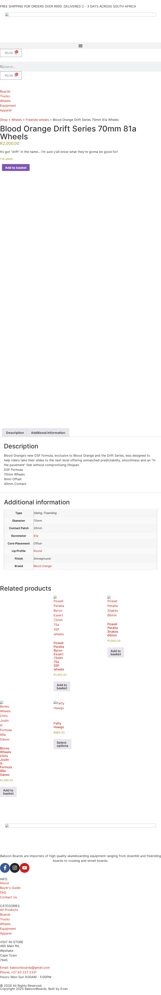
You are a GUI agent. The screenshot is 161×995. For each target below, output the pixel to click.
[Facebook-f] (5, 868)
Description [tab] (15, 433)
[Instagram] (15, 868)
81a (36, 535)
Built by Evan (58, 989)
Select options (62, 744)
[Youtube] (24, 868)
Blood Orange (43, 566)
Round (38, 551)
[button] (80, 45)
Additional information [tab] (48, 433)
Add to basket (16, 168)
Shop (4, 120)
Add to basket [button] (62, 686)
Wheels (16, 120)
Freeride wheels (37, 120)
